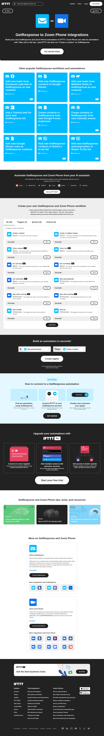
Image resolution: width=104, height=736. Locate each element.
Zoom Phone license (46, 615)
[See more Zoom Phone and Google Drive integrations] (67, 638)
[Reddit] (88, 728)
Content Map (17, 706)
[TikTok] (84, 728)
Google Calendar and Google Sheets (38, 697)
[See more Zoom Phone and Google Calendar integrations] (52, 647)
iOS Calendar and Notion (35, 694)
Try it (47, 242)
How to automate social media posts (63, 715)
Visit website (33, 570)
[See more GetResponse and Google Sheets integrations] (36, 587)
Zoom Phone (56, 35)
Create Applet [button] (52, 359)
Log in (86, 3)
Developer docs (18, 715)
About (54, 728)
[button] (52, 416)
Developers (17, 728)
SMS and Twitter (32, 706)
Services (16, 691)
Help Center (17, 703)
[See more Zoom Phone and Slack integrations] (52, 638)
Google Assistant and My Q (35, 700)
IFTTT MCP (17, 700)
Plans (79, 3)
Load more (52, 325)
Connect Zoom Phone (38, 626)
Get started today (52, 51)
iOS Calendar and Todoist (35, 712)
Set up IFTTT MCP (52, 192)
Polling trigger (65, 281)
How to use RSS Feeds (59, 703)
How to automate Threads (60, 712)
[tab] (9, 222)
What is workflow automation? (61, 700)
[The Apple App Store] (85, 689)
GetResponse (27, 35)
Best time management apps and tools (64, 697)
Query (16, 250)
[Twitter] (80, 728)
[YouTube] (75, 728)
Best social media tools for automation (64, 718)
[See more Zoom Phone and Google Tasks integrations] (36, 647)
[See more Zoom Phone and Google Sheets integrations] (36, 638)
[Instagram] (71, 728)
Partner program (33, 728)
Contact (42, 728)
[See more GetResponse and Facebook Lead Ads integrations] (52, 587)
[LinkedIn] (67, 728)
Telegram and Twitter (34, 715)
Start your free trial (52, 480)
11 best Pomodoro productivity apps (63, 709)
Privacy (49, 728)
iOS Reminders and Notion (35, 709)
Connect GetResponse (39, 575)
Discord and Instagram (34, 691)
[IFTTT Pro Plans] (25, 248)
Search (16, 709)
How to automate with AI (60, 691)
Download (32, 621)
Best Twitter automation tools (61, 694)
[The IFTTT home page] (6, 4)
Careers (24, 728)
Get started (96, 4)
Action (16, 235)
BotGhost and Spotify (34, 703)
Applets (16, 697)
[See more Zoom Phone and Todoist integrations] (67, 647)
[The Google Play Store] (85, 693)
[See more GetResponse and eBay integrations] (67, 587)
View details (11, 242)
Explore (72, 3)
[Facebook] (62, 728)
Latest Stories (58, 688)
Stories (16, 694)
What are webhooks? (59, 706)
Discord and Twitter (33, 718)
